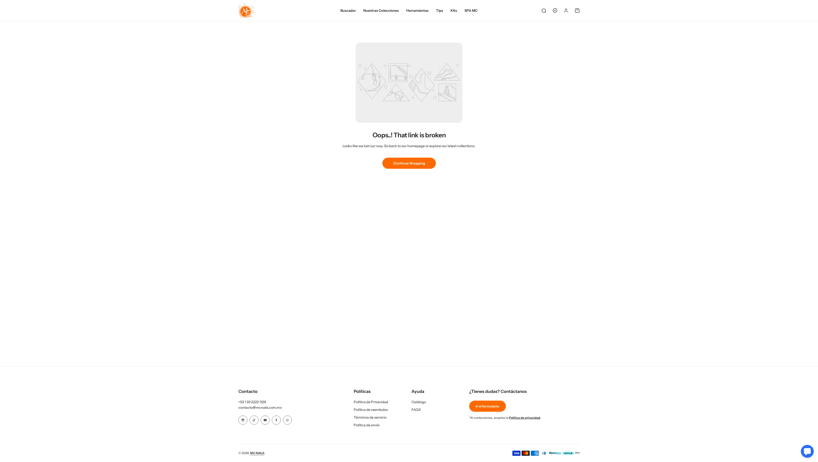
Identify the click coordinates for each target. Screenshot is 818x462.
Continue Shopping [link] (409, 163)
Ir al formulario (487, 406)
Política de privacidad (524, 418)
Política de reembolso (371, 409)
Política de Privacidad (371, 402)
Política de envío (367, 425)
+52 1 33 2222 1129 (252, 402)
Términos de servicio (370, 417)
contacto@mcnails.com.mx (260, 407)
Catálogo (418, 402)
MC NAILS (257, 453)
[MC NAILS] (246, 10)
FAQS (416, 409)
